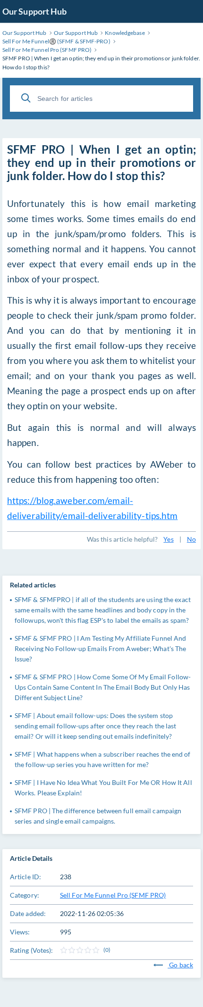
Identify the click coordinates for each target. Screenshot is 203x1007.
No (191, 539)
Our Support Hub (34, 11)
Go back (180, 965)
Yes (168, 539)
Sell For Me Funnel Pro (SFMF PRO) (113, 895)
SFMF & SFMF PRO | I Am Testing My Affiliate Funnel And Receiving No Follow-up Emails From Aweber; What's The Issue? (100, 648)
